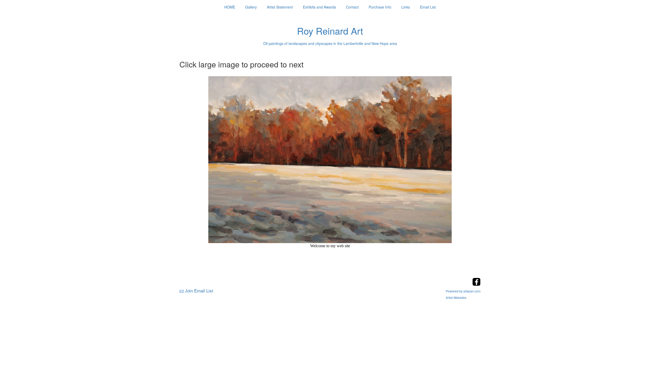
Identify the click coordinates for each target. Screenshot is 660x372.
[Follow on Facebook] (476, 284)
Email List (428, 7)
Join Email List (199, 290)
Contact (352, 7)
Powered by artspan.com (463, 291)
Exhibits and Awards (319, 7)
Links (405, 7)
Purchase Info (380, 7)
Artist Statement (280, 7)
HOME (229, 7)
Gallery (251, 7)
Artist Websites (456, 297)
